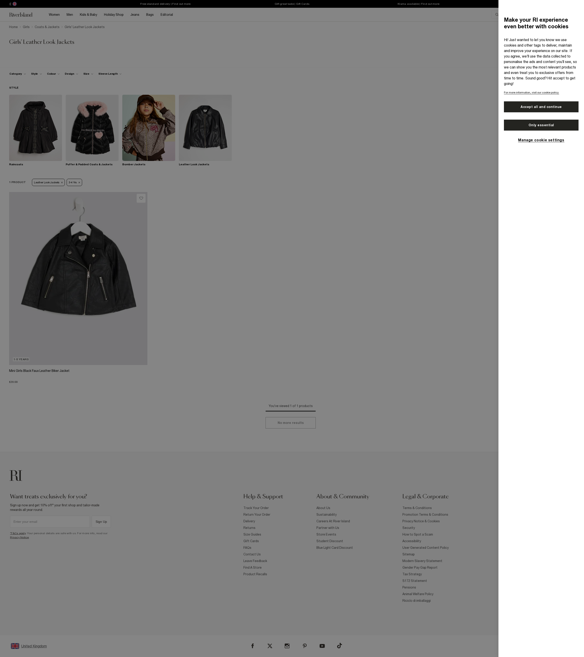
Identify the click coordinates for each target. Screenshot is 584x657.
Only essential (541, 125)
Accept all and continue (541, 107)
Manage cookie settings (541, 140)
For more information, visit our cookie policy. (531, 92)
